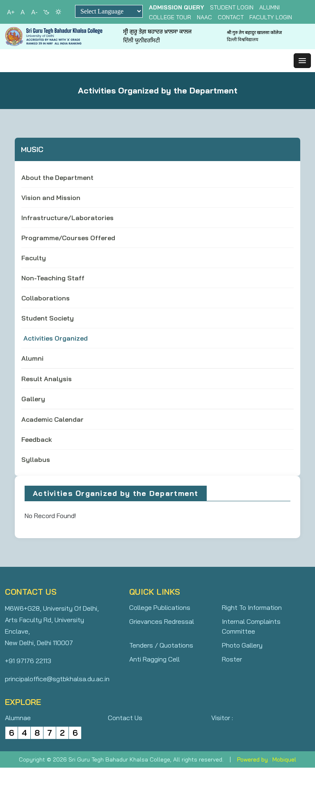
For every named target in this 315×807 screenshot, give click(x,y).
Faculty (33, 258)
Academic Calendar (52, 419)
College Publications (159, 607)
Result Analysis (46, 379)
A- (34, 12)
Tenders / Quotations (161, 645)
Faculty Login (270, 17)
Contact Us (125, 718)
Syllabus (35, 459)
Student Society (47, 318)
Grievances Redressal (161, 621)
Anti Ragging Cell (154, 659)
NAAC (204, 17)
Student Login (231, 7)
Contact (231, 17)
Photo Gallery (242, 645)
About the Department (57, 177)
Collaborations (45, 298)
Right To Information (252, 607)
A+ (11, 12)
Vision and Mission (50, 197)
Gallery (33, 399)
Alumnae (18, 718)
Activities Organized (55, 338)
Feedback (36, 439)
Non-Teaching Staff (52, 278)
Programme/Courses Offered (68, 238)
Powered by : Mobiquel (266, 759)
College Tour (170, 17)
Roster (232, 659)
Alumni (269, 7)
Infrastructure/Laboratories (67, 218)
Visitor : (222, 718)
